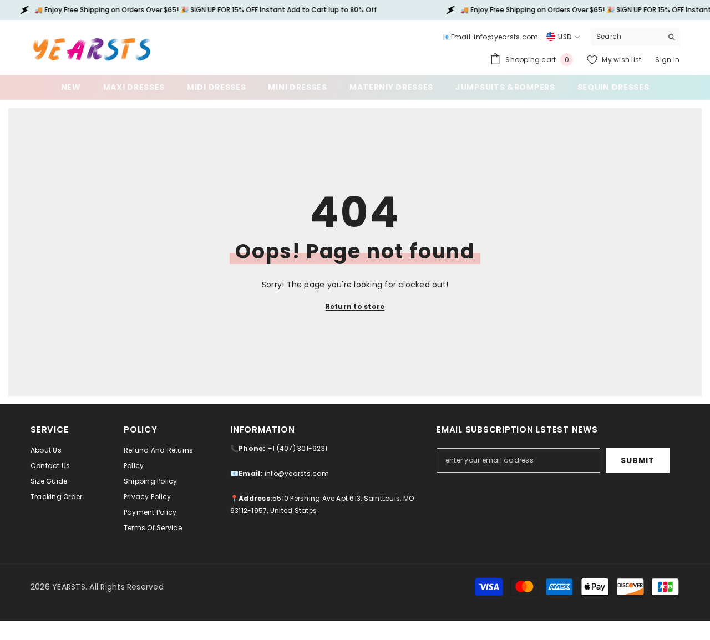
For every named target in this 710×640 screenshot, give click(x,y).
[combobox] (626, 36)
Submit (637, 460)
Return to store (355, 306)
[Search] (635, 36)
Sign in (667, 59)
